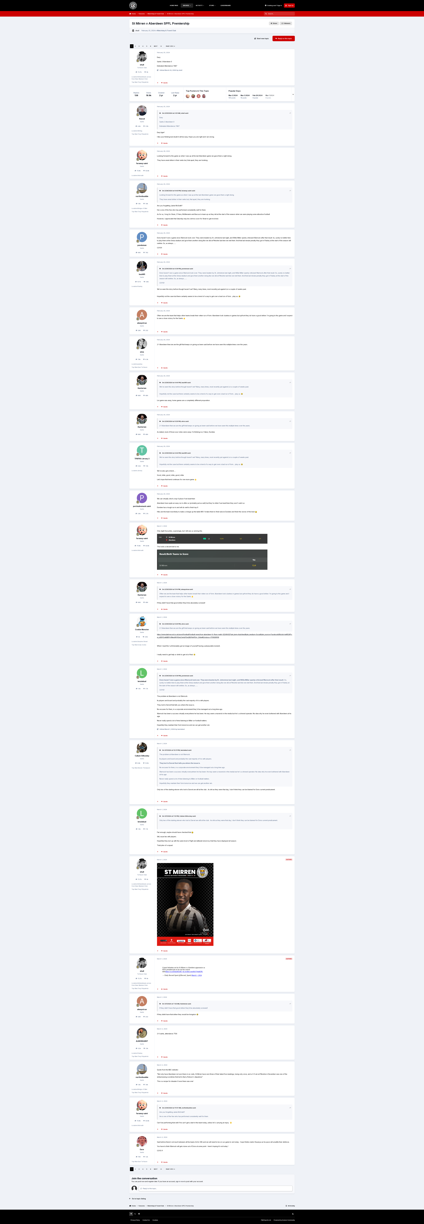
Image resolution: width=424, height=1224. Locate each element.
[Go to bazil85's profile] (142, 266)
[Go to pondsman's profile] (142, 237)
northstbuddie (142, 196)
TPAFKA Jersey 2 (142, 459)
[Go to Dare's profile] (142, 1141)
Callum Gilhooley (142, 756)
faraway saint (142, 163)
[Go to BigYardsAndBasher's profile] (193, 96)
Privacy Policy (135, 1220)
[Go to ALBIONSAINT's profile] (142, 1033)
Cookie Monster (142, 630)
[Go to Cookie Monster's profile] (142, 621)
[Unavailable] (212, 535)
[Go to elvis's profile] (142, 344)
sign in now (180, 1181)
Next (155, 46)
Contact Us (146, 1220)
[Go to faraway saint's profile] (188, 96)
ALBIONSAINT (142, 1041)
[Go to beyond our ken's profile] (199, 96)
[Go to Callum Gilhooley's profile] (142, 747)
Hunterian (142, 388)
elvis (142, 352)
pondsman (142, 245)
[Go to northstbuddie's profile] (142, 188)
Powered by (284, 1220)
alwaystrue (142, 323)
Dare (142, 1149)
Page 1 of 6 (169, 46)
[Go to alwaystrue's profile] (142, 315)
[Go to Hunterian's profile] (142, 380)
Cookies (155, 1220)
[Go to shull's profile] (133, 30)
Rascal (142, 119)
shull (137, 30)
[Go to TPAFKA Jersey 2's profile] (142, 450)
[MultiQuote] (158, 83)
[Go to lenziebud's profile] (142, 673)
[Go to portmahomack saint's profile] (142, 498)
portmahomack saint (142, 506)
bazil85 (142, 274)
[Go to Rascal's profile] (142, 110)
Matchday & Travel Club (166, 30)
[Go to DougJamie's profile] (204, 96)
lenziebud (142, 681)
